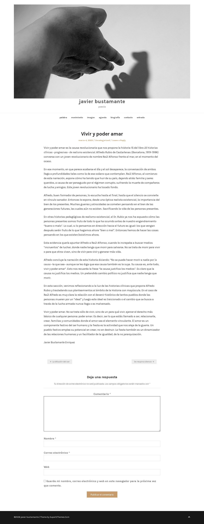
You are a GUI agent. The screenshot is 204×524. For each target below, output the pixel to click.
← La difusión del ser (60, 361)
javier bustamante (102, 101)
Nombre (50, 438)
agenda (102, 117)
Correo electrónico (57, 452)
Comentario (102, 394)
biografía (115, 117)
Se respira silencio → (144, 361)
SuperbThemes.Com (59, 517)
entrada (141, 117)
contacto (128, 117)
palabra (63, 117)
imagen (91, 117)
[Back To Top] (189, 517)
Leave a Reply (119, 140)
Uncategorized (102, 140)
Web (46, 467)
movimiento (77, 117)
